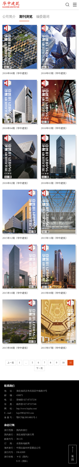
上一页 (10, 362)
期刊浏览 (26, 16)
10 (63, 362)
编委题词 (42, 16)
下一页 (39, 368)
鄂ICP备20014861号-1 (26, 417)
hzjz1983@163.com (25, 413)
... (26, 362)
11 (70, 362)
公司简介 (9, 16)
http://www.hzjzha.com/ (26, 408)
